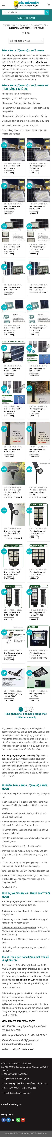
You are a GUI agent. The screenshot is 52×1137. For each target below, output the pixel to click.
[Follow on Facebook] (3, 1120)
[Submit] (47, 12)
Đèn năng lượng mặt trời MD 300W (12, 329)
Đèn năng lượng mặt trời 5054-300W (12, 369)
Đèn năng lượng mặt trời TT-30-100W (37, 288)
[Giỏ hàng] (48, 5)
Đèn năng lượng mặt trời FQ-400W (12, 410)
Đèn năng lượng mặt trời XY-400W (12, 167)
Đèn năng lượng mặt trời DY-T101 (37, 450)
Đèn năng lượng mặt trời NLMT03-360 (12, 573)
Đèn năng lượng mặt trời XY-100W (37, 207)
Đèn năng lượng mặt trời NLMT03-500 (37, 532)
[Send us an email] (13, 1120)
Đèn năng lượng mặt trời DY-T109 (37, 410)
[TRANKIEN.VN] (26, 4)
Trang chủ (9, 25)
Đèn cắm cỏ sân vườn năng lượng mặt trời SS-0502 (12, 533)
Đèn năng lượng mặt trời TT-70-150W (12, 288)
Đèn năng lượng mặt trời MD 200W (37, 329)
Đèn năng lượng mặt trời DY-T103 (12, 450)
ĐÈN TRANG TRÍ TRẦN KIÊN (18, 1021)
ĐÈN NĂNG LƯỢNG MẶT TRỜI (32, 25)
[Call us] (18, 1120)
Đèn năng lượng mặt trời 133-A (37, 694)
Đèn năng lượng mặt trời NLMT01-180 (12, 613)
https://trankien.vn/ (23, 1049)
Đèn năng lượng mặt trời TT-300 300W (12, 248)
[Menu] (3, 4)
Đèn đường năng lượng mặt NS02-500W (13, 654)
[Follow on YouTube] (23, 1120)
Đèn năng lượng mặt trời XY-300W (37, 167)
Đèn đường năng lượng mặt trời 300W (13, 694)
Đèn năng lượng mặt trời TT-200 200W (37, 248)
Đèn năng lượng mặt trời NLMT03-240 (37, 573)
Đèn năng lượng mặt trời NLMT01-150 (37, 613)
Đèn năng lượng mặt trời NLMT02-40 (37, 654)
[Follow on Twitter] (8, 1120)
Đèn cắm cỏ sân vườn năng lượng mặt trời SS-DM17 (12, 492)
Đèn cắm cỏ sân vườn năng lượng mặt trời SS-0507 (37, 492)
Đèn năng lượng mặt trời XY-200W (12, 207)
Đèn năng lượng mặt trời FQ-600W (37, 369)
